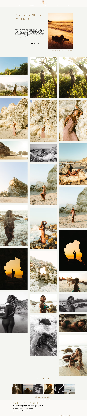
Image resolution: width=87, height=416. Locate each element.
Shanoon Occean (38, 43)
